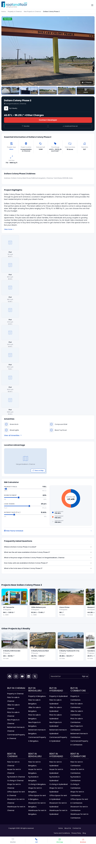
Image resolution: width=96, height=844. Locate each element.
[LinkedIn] (28, 676)
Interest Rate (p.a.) (12, 512)
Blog (84, 833)
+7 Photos (87, 82)
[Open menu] (92, 5)
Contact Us (77, 828)
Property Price (10, 487)
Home (3, 11)
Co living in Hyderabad (58, 784)
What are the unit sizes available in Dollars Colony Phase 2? (27, 552)
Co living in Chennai (15, 780)
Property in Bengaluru (37, 696)
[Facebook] (9, 676)
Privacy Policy (76, 833)
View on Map (39, 470)
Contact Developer (48, 120)
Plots (11, 149)
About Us (67, 828)
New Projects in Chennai (32, 11)
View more (8, 229)
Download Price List (71, 126)
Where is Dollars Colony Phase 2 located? (20, 547)
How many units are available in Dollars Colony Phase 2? (26, 563)
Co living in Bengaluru (37, 784)
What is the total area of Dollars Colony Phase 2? (23, 568)
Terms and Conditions (62, 833)
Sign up (85, 676)
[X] (35, 676)
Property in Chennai (15, 11)
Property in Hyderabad (58, 696)
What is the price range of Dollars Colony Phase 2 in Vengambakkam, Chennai (34, 557)
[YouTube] (22, 676)
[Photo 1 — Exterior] (10, 90)
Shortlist (27, 126)
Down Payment (10, 495)
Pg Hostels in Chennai (16, 777)
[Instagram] (16, 676)
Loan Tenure (9, 504)
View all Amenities (11, 435)
